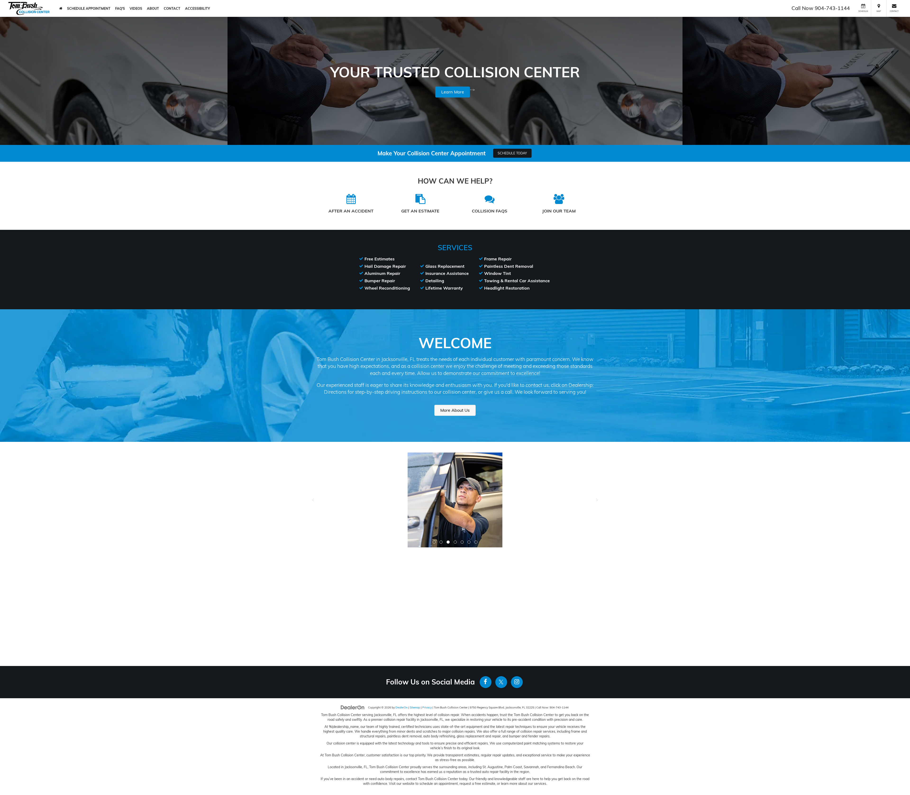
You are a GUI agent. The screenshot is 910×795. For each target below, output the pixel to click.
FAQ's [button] (120, 8)
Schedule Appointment (88, 8)
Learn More (452, 92)
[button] (434, 447)
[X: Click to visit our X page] (501, 587)
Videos (136, 8)
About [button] (153, 8)
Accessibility (197, 8)
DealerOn (402, 612)
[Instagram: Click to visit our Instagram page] (517, 587)
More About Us (455, 410)
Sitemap (415, 612)
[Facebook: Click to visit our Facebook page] (485, 587)
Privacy (427, 612)
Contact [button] (172, 8)
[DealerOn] (353, 612)
